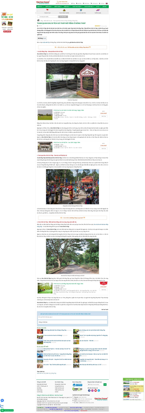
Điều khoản (87, 3)
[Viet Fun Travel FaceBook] (88, 390)
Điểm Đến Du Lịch (48, 20)
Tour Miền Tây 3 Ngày (99, 407)
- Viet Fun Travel (56, 404)
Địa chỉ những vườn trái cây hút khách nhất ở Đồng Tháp (92, 330)
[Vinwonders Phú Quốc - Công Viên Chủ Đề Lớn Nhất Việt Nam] (40, 360)
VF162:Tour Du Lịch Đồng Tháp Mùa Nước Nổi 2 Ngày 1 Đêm (68, 283)
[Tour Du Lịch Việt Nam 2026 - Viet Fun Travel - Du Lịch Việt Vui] (43, 2)
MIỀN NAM (48, 6)
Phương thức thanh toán (60, 384)
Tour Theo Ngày (76, 6)
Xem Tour (104, 116)
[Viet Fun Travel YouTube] (95, 390)
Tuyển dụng (39, 390)
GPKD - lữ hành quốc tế (42, 386)
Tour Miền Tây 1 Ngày (63, 407)
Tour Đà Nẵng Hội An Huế (56, 410)
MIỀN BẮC (66, 6)
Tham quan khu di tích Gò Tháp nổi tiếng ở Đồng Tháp (65, 20)
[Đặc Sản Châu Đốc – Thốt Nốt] (76, 342)
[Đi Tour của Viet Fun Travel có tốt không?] (40, 336)
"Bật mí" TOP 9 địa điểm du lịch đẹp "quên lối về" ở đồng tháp (94, 335)
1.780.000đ (103, 145)
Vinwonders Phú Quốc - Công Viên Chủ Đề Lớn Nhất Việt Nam (57, 359)
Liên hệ (104, 6)
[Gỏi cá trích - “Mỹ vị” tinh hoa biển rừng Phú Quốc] (40, 366)
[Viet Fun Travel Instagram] (92, 390)
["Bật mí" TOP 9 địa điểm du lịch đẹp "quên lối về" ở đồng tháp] (76, 336)
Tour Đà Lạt (39, 410)
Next (107, 11)
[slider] (98, 25)
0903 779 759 (81, 399)
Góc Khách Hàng (59, 382)
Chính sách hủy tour (59, 390)
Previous (37, 11)
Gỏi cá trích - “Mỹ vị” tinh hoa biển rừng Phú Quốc (54, 364)
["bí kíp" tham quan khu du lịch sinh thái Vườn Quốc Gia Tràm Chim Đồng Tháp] (40, 342)
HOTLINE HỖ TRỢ (9, 410)
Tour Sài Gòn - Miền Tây (42, 409)
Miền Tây (48, 373)
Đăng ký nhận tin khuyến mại (95, 382)
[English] (107, 3)
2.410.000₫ (103, 287)
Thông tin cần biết (41, 382)
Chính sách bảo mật (59, 388)
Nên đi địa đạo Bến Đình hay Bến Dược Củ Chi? (90, 364)
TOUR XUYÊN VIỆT (88, 6)
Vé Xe (97, 6)
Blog (74, 3)
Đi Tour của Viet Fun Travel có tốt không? (52, 335)
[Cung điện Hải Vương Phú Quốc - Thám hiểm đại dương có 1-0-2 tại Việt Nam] (76, 360)
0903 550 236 (88, 399)
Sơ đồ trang (39, 391)
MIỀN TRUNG (57, 6)
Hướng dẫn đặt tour (59, 386)
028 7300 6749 (63, 1)
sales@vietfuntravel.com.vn (83, 401)
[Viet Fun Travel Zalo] (98, 390)
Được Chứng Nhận (76, 382)
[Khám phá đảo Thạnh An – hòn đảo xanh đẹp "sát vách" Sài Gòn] (40, 350)
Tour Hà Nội (94, 409)
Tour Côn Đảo (88, 409)
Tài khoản (102, 3)
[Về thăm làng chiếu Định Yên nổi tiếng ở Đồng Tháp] (40, 331)
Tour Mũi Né (46, 410)
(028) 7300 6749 (82, 397)
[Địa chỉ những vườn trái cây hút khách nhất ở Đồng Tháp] (76, 331)
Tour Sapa (101, 409)
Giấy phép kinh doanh (42, 384)
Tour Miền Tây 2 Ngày (88, 407)
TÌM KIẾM (63, 16)
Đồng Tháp (53, 373)
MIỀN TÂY (39, 6)
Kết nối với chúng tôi (93, 388)
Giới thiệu (79, 3)
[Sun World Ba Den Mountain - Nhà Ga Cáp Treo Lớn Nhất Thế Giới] (76, 355)
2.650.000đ (103, 113)
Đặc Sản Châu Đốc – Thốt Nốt (86, 340)
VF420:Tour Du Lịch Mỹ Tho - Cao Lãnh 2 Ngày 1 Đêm (67, 142)
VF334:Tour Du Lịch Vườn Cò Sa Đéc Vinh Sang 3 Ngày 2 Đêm (69, 110)
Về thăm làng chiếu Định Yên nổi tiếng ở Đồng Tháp (54, 330)
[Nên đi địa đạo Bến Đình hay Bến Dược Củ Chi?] (76, 366)
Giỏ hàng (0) (95, 3)
